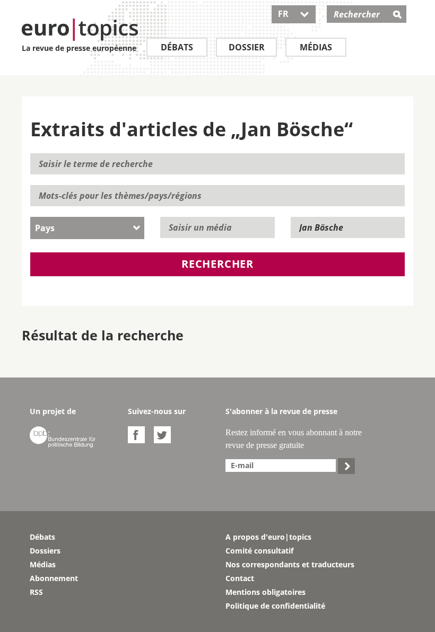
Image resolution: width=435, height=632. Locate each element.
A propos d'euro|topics (268, 537)
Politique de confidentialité (275, 606)
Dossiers (45, 551)
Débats (177, 47)
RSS (36, 592)
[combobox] (87, 228)
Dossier (247, 47)
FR (293, 14)
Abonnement (54, 578)
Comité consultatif (259, 551)
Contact (239, 578)
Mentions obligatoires (265, 592)
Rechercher (217, 264)
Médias (316, 47)
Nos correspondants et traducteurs (289, 564)
